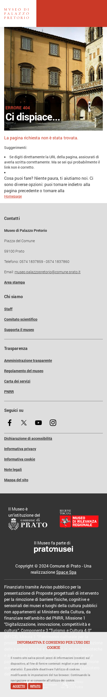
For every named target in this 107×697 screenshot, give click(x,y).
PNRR (9, 391)
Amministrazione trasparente (28, 360)
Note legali (13, 469)
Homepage (13, 196)
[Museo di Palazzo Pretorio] (18, 13)
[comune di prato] (29, 524)
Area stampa (14, 282)
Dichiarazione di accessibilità (28, 438)
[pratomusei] (53, 550)
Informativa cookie (19, 459)
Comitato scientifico (20, 319)
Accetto (19, 686)
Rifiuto (35, 686)
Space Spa (66, 572)
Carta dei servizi (17, 381)
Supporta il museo (19, 329)
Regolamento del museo (23, 371)
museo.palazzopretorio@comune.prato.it (48, 272)
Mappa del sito (16, 480)
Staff (8, 309)
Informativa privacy (20, 449)
